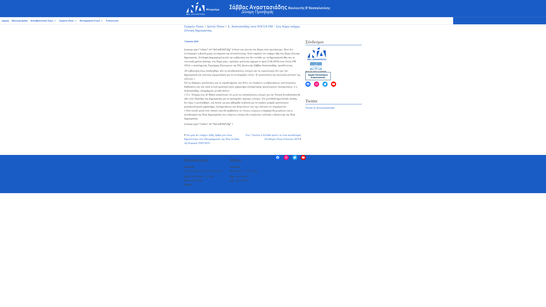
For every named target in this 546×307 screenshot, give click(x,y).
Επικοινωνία (112, 20)
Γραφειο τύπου (66, 20)
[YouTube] (333, 84)
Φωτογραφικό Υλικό (90, 20)
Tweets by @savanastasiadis (320, 107)
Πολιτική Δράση (20, 20)
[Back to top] (2, 190)
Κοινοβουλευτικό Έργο (42, 20)
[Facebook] (308, 84)
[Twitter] (325, 84)
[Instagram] (316, 84)
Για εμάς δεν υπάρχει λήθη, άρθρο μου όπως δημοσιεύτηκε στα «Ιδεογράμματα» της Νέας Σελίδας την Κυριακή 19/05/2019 (211, 139)
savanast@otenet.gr (202, 184)
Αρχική (5, 20)
